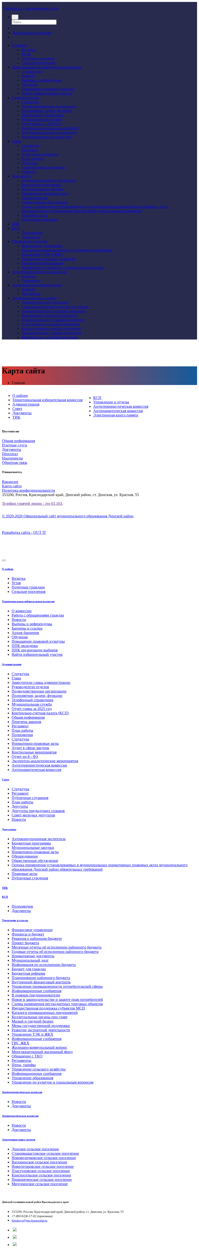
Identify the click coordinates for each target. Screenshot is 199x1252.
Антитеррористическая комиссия (48, 132)
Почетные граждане (38, 58)
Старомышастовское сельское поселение (55, 307)
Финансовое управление (41, 246)
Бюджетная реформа (28, 973)
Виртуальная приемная (32, 33)
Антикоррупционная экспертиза (48, 180)
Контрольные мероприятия (34, 752)
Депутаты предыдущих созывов (38, 811)
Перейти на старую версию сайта (30, 8)
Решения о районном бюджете (37, 938)
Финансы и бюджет (28, 934)
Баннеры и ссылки (27, 628)
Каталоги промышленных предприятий (45, 1013)
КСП (16, 228)
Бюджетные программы (41, 185)
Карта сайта (12, 486)
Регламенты (21, 1060)
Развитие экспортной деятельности (41, 1030)
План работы (32, 159)
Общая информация (18, 441)
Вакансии (10, 482)
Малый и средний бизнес (33, 1021)
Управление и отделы (30, 241)
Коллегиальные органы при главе (39, 1017)
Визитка (28, 50)
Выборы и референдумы (41, 80)
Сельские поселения (38, 63)
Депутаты (29, 163)
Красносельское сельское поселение (51, 328)
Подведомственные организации (48, 106)
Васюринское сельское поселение (49, 315)
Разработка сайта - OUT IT (24, 532)
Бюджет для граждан (29, 969)
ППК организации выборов (35, 650)
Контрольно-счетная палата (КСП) (50, 128)
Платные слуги (14, 445)
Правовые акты (34, 215)
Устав (26, 54)
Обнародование (34, 198)
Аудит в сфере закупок (30, 748)
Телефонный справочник (42, 115)
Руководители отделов (30, 687)
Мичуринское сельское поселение (49, 337)
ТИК (16, 224)
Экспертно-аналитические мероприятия (45, 761)
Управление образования (42, 263)
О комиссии (31, 71)
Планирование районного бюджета (41, 978)
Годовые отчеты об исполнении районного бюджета (55, 952)
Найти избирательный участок (46, 93)
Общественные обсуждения (44, 202)
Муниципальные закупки (42, 189)
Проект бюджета (25, 943)
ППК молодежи (25, 646)
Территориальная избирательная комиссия (47, 67)
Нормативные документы (33, 956)
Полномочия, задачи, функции (46, 111)
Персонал (10, 454)
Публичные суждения (39, 220)
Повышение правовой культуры (48, 89)
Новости (28, 76)
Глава (16, 678)
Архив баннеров (25, 633)
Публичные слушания (39, 154)
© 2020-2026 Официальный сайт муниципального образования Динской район (67, 516)
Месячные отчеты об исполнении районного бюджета (56, 947)
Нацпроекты (12, 458)
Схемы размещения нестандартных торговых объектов (57, 1004)
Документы (21, 176)
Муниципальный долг (30, 960)
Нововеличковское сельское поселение (53, 311)
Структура (30, 102)
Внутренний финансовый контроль (41, 982)
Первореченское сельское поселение (51, 333)
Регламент (29, 150)
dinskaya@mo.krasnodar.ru (29, 1220)
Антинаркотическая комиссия (46, 137)
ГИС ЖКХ (20, 1043)
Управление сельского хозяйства (48, 259)
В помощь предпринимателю (36, 995)
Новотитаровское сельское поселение (52, 320)
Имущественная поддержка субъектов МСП (48, 1008)
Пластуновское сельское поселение (50, 324)
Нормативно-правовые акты (44, 193)
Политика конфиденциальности (28, 490)
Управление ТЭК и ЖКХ (42, 254)
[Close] (4, 560)
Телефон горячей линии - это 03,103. (32, 503)
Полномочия (31, 233)
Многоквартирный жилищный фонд (42, 1052)
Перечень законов (26, 722)
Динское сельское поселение (45, 302)
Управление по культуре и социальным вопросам (62, 267)
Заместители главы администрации (41, 682)
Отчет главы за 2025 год (41, 124)
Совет (17, 141)
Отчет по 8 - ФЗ (25, 756)
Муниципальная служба (41, 119)
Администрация (25, 98)
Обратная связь (14, 462)
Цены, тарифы (24, 1065)
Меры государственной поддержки (41, 1026)
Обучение (29, 85)
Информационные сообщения (36, 991)
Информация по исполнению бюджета (44, 965)
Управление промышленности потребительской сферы (66, 250)
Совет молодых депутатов (43, 167)
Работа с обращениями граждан (38, 615)
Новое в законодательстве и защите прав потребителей (57, 999)
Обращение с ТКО (27, 1056)
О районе (19, 45)
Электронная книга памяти (34, 298)
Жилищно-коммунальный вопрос (39, 1047)
